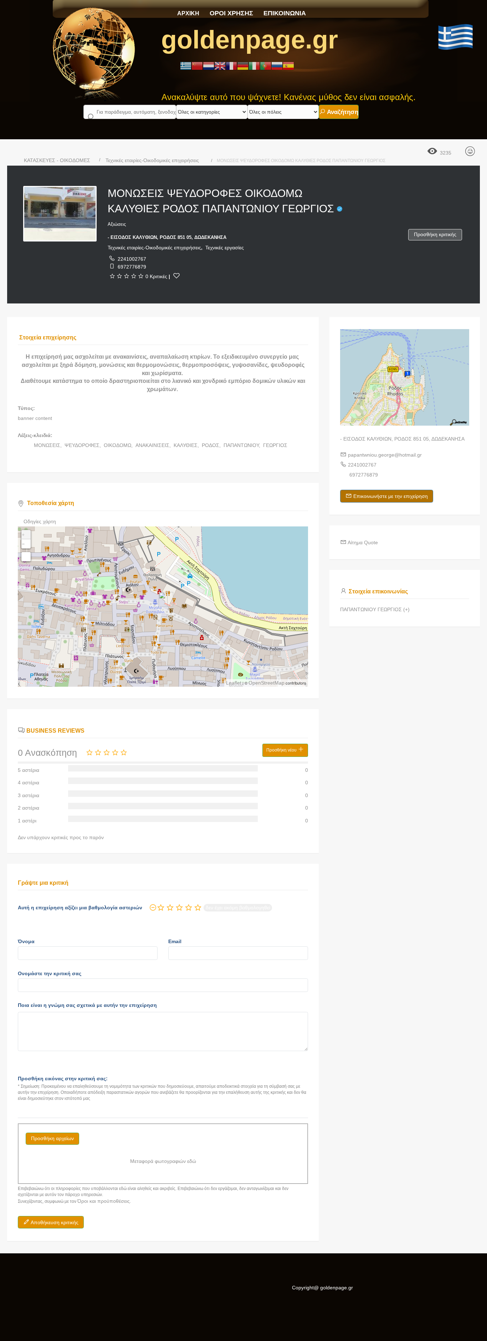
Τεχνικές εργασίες (224, 247)
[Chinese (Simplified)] (197, 65)
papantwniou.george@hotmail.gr (385, 455)
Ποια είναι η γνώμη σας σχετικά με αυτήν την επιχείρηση (87, 1005)
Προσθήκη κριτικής (435, 234)
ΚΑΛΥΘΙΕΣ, (187, 445)
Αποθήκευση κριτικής (54, 1222)
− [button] (23, 544)
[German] (242, 65)
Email (174, 941)
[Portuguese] (265, 65)
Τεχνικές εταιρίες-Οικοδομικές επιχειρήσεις (152, 160)
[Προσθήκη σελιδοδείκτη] (176, 276)
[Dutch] (208, 65)
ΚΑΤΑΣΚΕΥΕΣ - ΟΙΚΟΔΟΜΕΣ (57, 160)
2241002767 (132, 259)
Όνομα (26, 941)
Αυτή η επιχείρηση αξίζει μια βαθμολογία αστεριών (80, 907)
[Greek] (185, 65)
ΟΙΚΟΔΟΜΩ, (119, 445)
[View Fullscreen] (26, 556)
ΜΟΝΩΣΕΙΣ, (48, 445)
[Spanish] (288, 65)
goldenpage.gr (249, 39)
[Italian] (254, 65)
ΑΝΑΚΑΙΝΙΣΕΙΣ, (153, 445)
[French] (231, 65)
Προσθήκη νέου (282, 750)
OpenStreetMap (266, 683)
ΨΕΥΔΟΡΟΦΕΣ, (83, 445)
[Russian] (277, 65)
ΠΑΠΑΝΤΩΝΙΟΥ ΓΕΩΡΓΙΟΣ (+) (375, 609)
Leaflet (233, 683)
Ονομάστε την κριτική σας (49, 973)
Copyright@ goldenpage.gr (322, 1287)
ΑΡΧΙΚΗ (188, 13)
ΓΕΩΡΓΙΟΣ (275, 445)
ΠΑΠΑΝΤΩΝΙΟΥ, (243, 445)
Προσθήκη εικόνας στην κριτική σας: (63, 1078)
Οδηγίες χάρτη (40, 521)
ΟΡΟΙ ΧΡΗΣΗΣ (231, 13)
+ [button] (23, 534)
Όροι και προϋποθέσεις (103, 1201)
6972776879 (132, 267)
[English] (220, 65)
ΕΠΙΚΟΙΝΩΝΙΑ (284, 13)
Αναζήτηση (341, 112)
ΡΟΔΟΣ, (212, 445)
